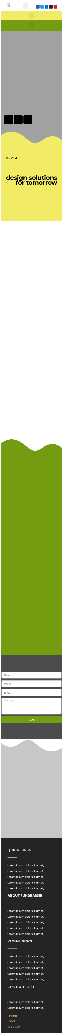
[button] (25, 6)
